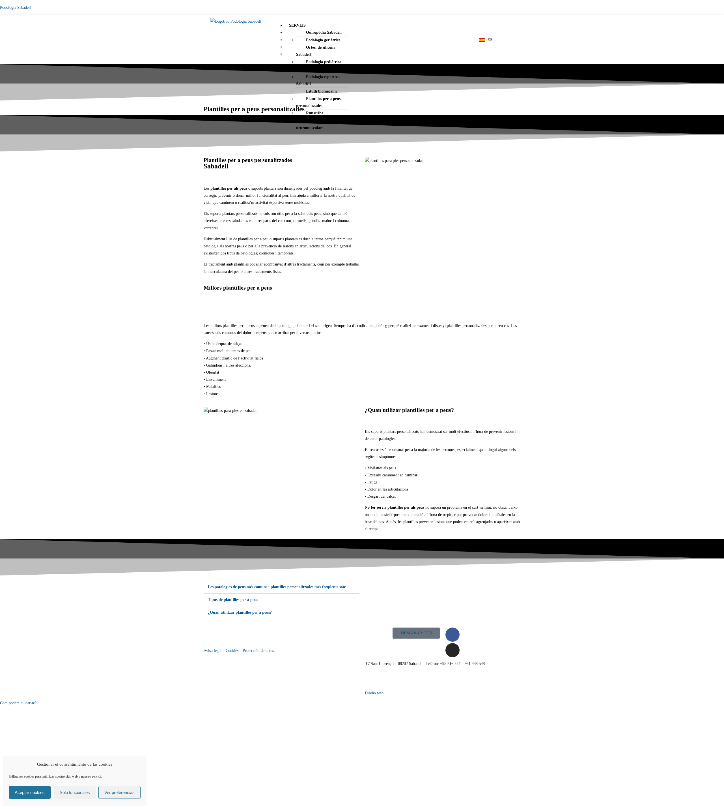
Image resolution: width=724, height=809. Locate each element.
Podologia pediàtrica (323, 62)
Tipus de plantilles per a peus (233, 600)
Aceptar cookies (30, 792)
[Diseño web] (372, 680)
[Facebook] (452, 635)
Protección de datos (258, 651)
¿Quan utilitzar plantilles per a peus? (240, 612)
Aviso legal (212, 651)
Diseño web (374, 693)
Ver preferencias (119, 792)
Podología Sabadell (15, 7)
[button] (380, 25)
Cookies (232, 651)
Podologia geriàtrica (323, 40)
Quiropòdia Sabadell (324, 32)
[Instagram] (452, 650)
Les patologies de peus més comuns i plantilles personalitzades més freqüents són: (277, 587)
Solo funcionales (75, 792)
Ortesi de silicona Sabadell (315, 51)
